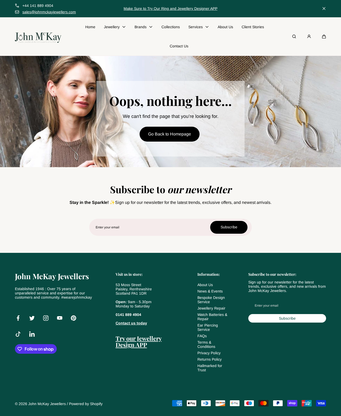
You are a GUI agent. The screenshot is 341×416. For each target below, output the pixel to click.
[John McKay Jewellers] (38, 36)
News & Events (210, 291)
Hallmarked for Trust (209, 368)
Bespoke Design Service (211, 299)
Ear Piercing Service (207, 327)
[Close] (324, 8)
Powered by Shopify (86, 404)
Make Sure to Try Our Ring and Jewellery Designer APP (170, 8)
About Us (205, 285)
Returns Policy (209, 359)
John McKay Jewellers (47, 404)
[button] (324, 36)
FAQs (202, 336)
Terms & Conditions (206, 344)
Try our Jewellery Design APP (139, 341)
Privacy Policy (209, 353)
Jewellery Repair (211, 308)
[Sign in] (309, 36)
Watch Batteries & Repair (212, 316)
